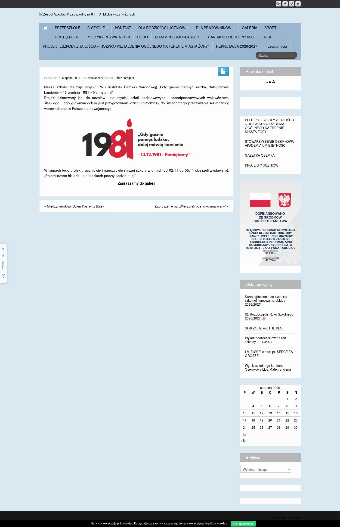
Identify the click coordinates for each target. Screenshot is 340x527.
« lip (243, 440)
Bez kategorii (125, 78)
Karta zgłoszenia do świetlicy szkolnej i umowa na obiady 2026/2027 (266, 300)
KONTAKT (123, 27)
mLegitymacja (276, 46)
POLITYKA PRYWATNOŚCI (108, 36)
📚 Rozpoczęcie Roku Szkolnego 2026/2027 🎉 (269, 316)
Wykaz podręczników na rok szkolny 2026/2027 (265, 339)
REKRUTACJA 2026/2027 (236, 46)
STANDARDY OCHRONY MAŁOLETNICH (239, 36)
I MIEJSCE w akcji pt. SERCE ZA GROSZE (269, 353)
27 (270, 427)
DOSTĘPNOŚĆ (67, 36)
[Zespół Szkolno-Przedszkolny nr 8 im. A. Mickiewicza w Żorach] (87, 13)
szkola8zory (95, 78)
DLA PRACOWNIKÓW (214, 27)
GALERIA (249, 27)
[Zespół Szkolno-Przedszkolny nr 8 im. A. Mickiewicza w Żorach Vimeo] (291, 3)
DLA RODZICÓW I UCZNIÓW (162, 27)
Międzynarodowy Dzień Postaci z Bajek (75, 206)
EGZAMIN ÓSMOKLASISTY (177, 36)
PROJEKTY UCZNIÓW (261, 165)
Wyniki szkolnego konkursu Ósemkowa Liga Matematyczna (268, 367)
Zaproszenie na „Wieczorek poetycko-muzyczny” (190, 206)
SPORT (270, 27)
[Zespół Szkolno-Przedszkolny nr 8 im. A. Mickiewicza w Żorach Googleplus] (278, 3)
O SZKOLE (96, 27)
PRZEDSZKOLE (67, 27)
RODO (142, 36)
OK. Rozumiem (243, 524)
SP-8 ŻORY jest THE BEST (264, 328)
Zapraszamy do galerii (136, 183)
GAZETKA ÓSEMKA (260, 155)
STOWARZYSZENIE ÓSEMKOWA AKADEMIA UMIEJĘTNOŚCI (269, 143)
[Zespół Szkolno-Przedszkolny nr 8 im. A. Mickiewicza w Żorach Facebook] (285, 3)
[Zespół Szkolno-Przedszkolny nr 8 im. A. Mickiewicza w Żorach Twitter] (298, 3)
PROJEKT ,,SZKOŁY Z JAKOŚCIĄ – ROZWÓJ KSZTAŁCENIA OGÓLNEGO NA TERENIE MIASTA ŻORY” (126, 46)
